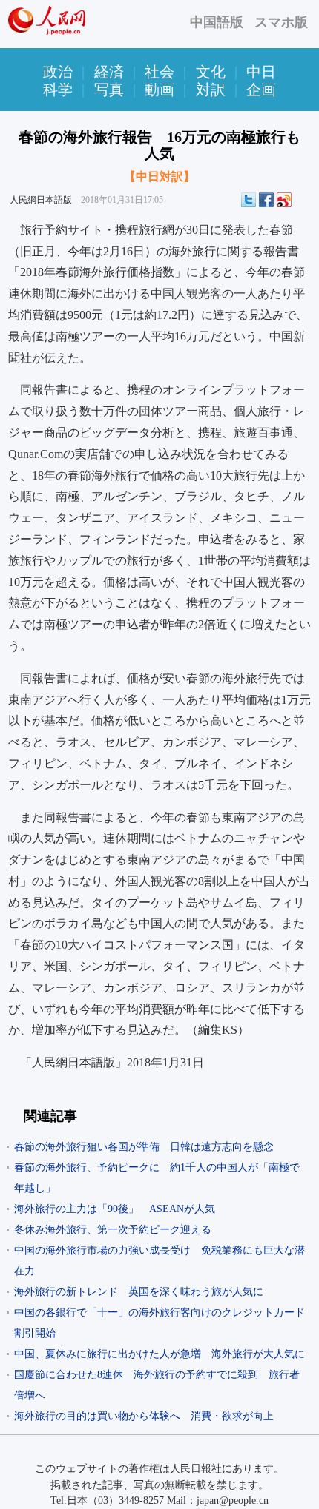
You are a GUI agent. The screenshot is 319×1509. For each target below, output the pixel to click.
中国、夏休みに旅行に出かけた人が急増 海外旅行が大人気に (159, 1354)
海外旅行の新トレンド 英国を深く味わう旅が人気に (138, 1291)
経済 (109, 72)
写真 (109, 89)
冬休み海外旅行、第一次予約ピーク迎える (112, 1229)
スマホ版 (281, 22)
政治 (58, 72)
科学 (58, 89)
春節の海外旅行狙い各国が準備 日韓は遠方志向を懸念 (144, 1146)
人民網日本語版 (41, 200)
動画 (159, 89)
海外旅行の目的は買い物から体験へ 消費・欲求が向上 (144, 1416)
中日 (261, 72)
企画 (261, 89)
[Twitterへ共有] (248, 199)
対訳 (211, 89)
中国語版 (216, 22)
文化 (211, 72)
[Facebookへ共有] (266, 199)
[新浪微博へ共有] (284, 199)
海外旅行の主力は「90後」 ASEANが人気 (114, 1208)
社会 (159, 72)
